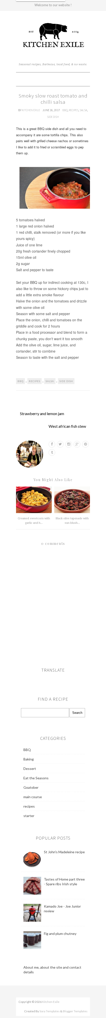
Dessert (29, 768)
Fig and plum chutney (60, 933)
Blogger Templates (75, 1011)
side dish (53, 117)
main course (32, 797)
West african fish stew (67, 426)
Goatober (30, 787)
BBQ (65, 110)
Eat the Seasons (36, 778)
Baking (28, 759)
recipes (73, 110)
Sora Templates (49, 1011)
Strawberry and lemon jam (42, 413)
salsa (83, 110)
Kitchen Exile (31, 110)
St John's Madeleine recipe (64, 852)
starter (28, 816)
